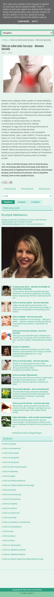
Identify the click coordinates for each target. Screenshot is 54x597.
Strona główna (27, 189)
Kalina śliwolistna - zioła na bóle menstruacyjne (32, 417)
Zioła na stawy (9, 536)
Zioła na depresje (10, 471)
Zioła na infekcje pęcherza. (14, 481)
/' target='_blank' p (27, 593)
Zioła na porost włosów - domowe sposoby (31, 403)
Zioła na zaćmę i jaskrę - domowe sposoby (31, 303)
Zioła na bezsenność (12, 448)
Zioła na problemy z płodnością (16, 522)
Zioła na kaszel (9, 490)
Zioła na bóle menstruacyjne (15, 467)
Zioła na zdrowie (34, 590)
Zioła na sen (8, 531)
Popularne (8, 202)
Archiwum (35, 202)
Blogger (38, 433)
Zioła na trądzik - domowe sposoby (27, 317)
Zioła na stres (9, 540)
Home (4, 40)
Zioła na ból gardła (11, 458)
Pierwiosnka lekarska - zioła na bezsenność (31, 389)
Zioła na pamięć (10, 517)
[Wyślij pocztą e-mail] (2, 182)
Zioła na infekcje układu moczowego (18, 485)
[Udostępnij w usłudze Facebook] (11, 182)
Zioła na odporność (11, 513)
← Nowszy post (9, 189)
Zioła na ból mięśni (11, 453)
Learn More (23, 21)
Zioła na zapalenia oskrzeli (14, 550)
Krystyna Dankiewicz (14, 215)
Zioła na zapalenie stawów (14, 554)
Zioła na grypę (9, 476)
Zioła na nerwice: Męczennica (25, 375)
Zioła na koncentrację (12, 494)
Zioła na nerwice (10, 508)
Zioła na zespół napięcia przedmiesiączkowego (23, 559)
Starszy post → (45, 189)
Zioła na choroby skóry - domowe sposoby (31, 361)
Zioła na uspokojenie (12, 545)
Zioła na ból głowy (11, 462)
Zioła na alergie (9, 444)
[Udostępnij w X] (8, 182)
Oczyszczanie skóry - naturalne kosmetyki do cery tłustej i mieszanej (31, 288)
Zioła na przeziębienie (12, 527)
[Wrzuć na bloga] (5, 182)
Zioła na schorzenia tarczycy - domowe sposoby (22, 47)
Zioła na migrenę (10, 504)
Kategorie (22, 202)
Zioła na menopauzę (11, 499)
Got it (34, 21)
